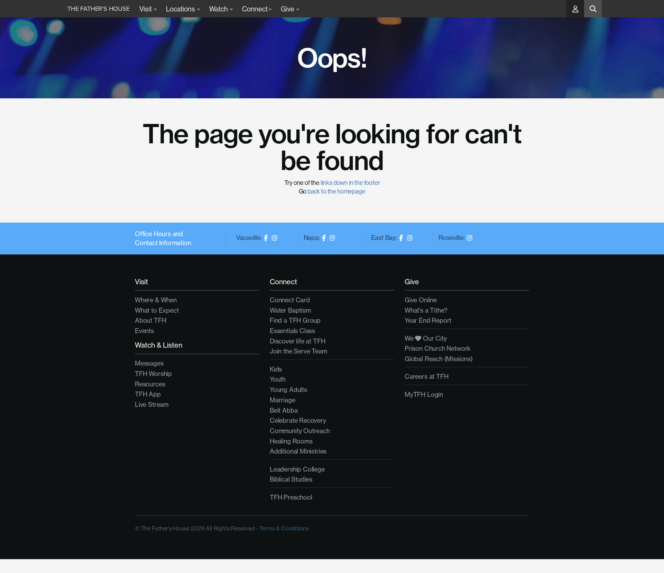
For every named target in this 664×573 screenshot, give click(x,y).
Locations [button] (181, 9)
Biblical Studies (291, 479)
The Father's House (98, 8)
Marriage (282, 400)
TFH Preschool (291, 497)
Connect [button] (255, 9)
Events (144, 331)
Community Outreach (300, 431)
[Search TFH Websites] (593, 8)
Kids (276, 369)
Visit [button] (146, 9)
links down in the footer (350, 183)
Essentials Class (292, 331)
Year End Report (428, 320)
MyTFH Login (424, 395)
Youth (278, 379)
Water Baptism (290, 310)
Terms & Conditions (284, 528)
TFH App (148, 394)
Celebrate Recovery (298, 420)
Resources (150, 384)
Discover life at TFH (297, 341)
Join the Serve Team (298, 351)
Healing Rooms (291, 441)
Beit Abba (283, 410)
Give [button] (288, 9)
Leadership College (297, 469)
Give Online (421, 300)
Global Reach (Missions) (439, 359)
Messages (149, 363)
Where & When (156, 300)
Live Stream (151, 405)
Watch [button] (219, 9)
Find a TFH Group (295, 320)
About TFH (150, 320)
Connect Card (290, 300)
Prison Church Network (438, 348)
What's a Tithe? (426, 310)
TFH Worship (153, 374)
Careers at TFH (426, 376)
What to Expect (156, 310)
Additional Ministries (298, 451)
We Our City (426, 338)
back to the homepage (336, 191)
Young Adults (288, 390)
